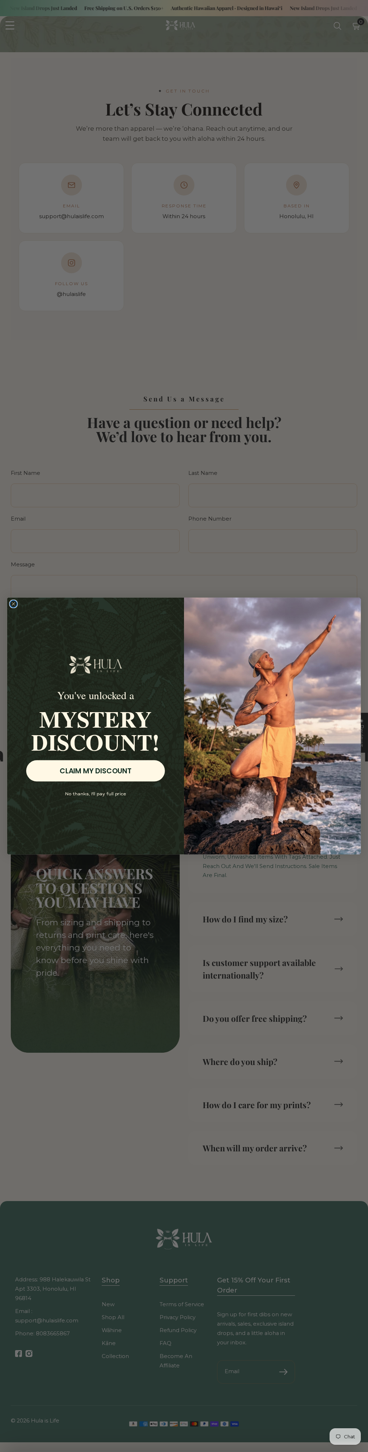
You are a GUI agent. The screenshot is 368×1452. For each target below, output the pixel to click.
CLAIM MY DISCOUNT (96, 771)
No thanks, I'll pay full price (95, 794)
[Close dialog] (13, 604)
